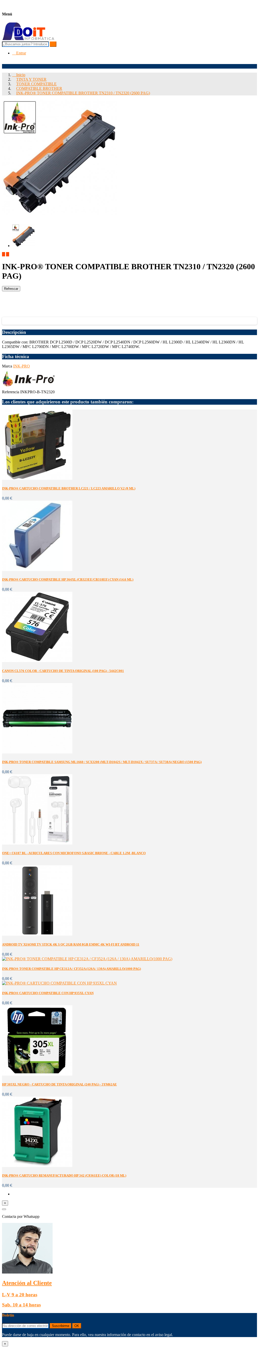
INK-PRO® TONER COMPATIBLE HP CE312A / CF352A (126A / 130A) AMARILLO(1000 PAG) (71, 969)
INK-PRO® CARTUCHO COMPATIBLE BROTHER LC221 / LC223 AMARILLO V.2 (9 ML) (68, 488)
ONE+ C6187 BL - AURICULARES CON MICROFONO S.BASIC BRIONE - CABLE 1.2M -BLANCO (74, 853)
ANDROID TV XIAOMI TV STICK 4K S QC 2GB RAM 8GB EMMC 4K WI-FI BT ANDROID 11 (70, 944)
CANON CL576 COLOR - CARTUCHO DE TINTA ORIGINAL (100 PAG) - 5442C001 (63, 671)
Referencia (11, 392)
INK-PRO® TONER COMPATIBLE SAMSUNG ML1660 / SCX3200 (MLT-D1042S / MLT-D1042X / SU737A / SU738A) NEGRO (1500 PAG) (102, 762)
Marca (7, 366)
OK (76, 1326)
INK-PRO (21, 366)
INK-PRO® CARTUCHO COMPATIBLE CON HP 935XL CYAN (48, 993)
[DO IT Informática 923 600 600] (28, 39)
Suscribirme (60, 1326)
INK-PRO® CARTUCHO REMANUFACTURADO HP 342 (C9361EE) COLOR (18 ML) (64, 1175)
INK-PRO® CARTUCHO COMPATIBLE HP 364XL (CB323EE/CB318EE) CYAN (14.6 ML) (67, 579)
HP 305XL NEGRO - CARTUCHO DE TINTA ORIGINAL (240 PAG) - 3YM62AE (59, 1084)
